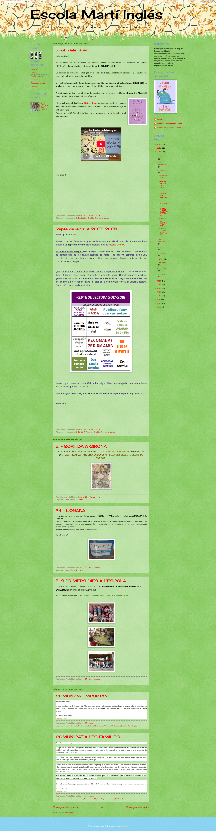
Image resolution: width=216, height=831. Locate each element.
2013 (159, 292)
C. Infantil (42, 27)
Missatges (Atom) (72, 812)
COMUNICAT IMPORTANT (83, 696)
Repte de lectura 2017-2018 (86, 229)
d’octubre (162, 170)
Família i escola (36, 76)
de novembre (162, 164)
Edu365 (33, 73)
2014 (159, 288)
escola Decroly (117, 244)
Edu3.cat (34, 69)
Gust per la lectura (102, 218)
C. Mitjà (76, 27)
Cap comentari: (95, 215)
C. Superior (93, 27)
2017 (159, 152)
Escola (137, 27)
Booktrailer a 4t (72, 50)
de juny (162, 247)
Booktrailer (82, 218)
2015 (159, 285)
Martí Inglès (132, 726)
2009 (159, 307)
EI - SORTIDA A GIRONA (81, 446)
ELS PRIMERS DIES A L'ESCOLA (91, 581)
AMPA (159, 119)
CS (107, 27)
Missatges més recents (65, 807)
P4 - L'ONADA (70, 510)
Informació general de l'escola (169, 128)
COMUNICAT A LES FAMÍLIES (88, 737)
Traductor (34, 79)
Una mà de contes (37, 83)
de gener (162, 274)
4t (76, 218)
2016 (159, 281)
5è (79, 432)
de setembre (162, 241)
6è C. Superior (87, 432)
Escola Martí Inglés (96, 14)
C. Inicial (59, 27)
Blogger (125, 826)
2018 (159, 148)
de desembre (162, 156)
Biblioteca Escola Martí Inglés (169, 123)
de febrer (162, 268)
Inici (102, 807)
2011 (159, 299)
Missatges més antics (137, 807)
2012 (159, 296)
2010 (159, 303)
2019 (159, 144)
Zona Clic (34, 86)
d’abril (161, 259)
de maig (162, 253)
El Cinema (121, 27)
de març (162, 263)
